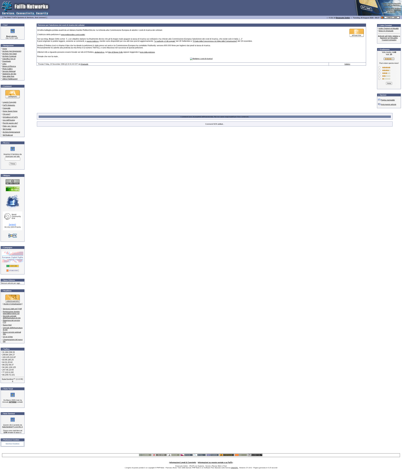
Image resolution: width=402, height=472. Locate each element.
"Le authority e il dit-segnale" (165, 41)
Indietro (347, 64)
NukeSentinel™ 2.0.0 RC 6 (12, 427)
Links (4, 64)
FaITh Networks (9, 105)
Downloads (6, 61)
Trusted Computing (389, 40)
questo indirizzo (93, 41)
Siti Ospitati (7, 129)
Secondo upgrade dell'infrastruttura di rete (12, 317)
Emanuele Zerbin (343, 18)
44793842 (12, 402)
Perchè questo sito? (10, 123)
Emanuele (84, 64)
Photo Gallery (7, 69)
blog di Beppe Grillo (115, 52)
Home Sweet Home (10, 111)
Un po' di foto (8, 337)
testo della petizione (147, 52)
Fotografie (6, 108)
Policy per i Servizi (10, 126)
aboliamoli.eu (99, 52)
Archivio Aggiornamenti (11, 132)
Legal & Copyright (9, 102)
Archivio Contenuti (9, 56)
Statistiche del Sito (9, 74)
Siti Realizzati (8, 135)
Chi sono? (6, 114)
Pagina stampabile (388, 100)
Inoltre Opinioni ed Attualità (389, 28)
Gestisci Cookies (12, 444)
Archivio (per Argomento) (11, 51)
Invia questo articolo (388, 104)
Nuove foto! (7, 325)
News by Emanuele (386, 31)
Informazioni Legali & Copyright (182, 462)
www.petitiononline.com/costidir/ (73, 34)
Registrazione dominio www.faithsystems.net (11, 312)
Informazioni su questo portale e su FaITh (215, 462)
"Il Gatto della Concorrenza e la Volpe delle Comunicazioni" (215, 41)
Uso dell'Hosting (9, 120)
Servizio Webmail (8, 71)
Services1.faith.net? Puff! (12, 309)
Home (4, 49)
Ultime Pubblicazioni (9, 79)
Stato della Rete (8, 76)
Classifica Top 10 (8, 59)
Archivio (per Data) (9, 54)
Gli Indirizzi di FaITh (10, 117)
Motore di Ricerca (9, 66)
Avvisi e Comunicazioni (12, 304)
